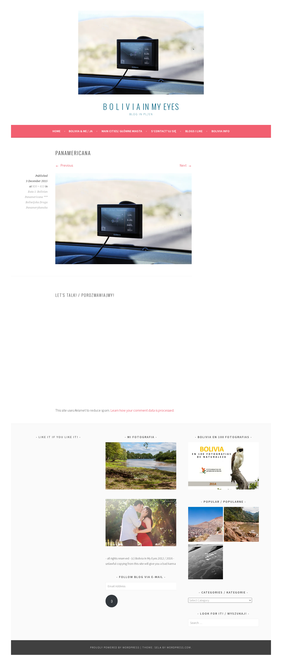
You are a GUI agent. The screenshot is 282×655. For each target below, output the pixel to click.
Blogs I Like (193, 131)
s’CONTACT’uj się (163, 131)
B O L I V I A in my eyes (141, 106)
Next (183, 165)
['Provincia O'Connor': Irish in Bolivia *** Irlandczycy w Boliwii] (241, 525)
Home (56, 131)
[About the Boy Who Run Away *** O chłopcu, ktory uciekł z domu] (205, 525)
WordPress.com (179, 647)
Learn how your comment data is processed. (142, 410)
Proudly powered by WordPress (114, 647)
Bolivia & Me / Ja (81, 131)
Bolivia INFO (221, 131)
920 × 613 (38, 186)
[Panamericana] (123, 263)
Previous (66, 165)
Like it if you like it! (58, 437)
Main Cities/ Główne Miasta (122, 131)
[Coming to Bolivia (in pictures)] (205, 562)
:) (112, 601)
